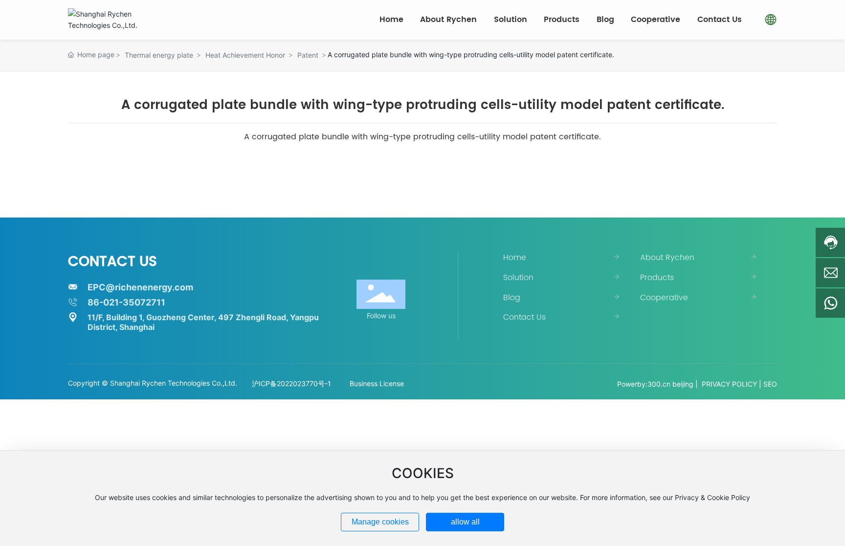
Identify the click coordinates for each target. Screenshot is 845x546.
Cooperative (664, 297)
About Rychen (667, 257)
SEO (770, 384)
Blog (511, 297)
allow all (465, 522)
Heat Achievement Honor (245, 55)
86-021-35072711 (126, 302)
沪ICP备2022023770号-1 (291, 383)
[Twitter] (743, 369)
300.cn (658, 384)
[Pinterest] (772, 369)
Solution (518, 277)
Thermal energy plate (159, 55)
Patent (307, 55)
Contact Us (524, 317)
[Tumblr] (758, 369)
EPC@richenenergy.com (140, 287)
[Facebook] (714, 369)
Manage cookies (380, 522)
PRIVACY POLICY (729, 384)
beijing (682, 384)
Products (657, 277)
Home (514, 257)
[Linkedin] (728, 369)
